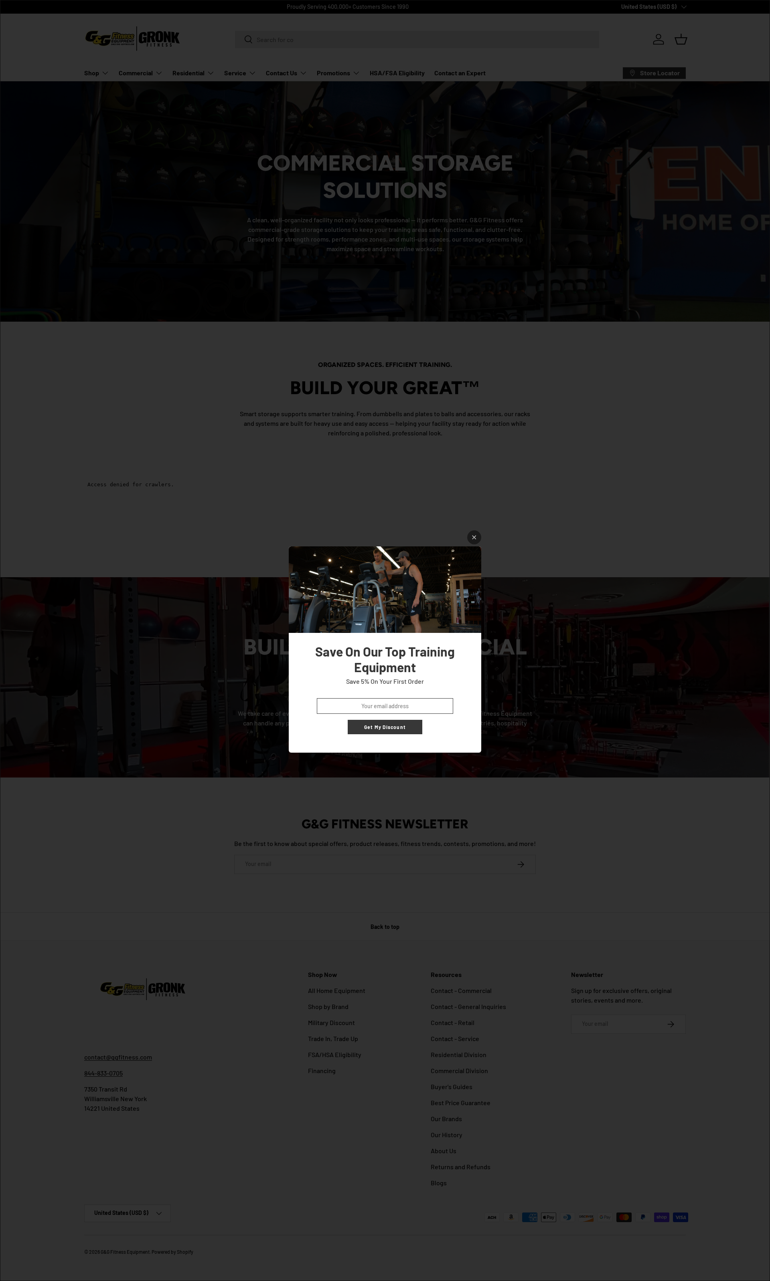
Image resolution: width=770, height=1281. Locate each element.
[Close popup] (474, 537)
